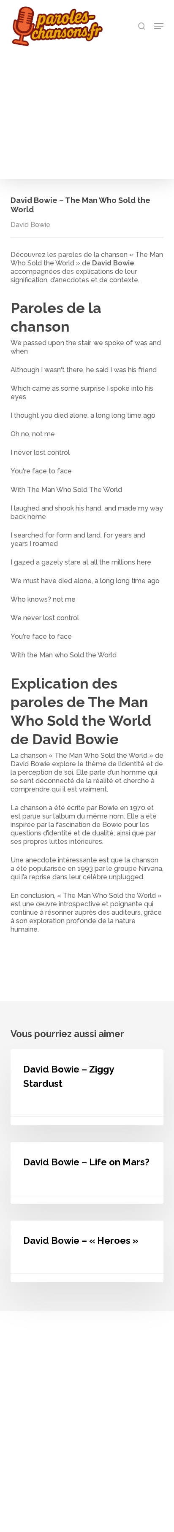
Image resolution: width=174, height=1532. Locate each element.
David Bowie (30, 225)
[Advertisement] (87, 110)
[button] (158, 26)
